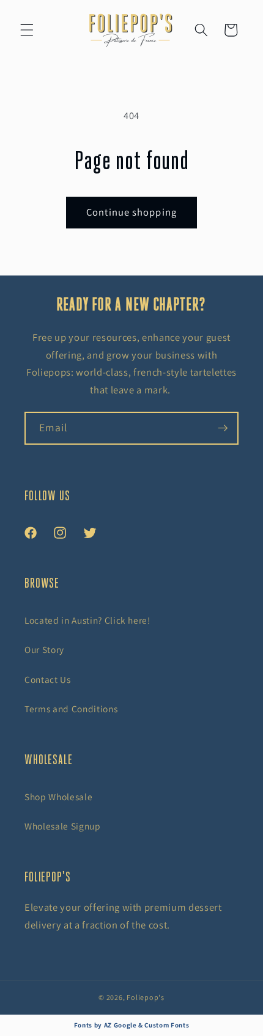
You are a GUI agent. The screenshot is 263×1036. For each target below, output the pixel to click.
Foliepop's (146, 997)
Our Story (44, 649)
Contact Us (47, 679)
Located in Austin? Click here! (87, 620)
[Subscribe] (222, 428)
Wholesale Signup (62, 826)
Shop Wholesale (58, 796)
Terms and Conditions (70, 708)
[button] (27, 30)
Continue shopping (131, 212)
